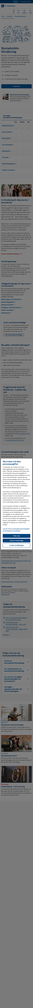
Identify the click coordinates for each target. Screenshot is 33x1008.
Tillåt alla (16, 536)
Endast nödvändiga (16, 540)
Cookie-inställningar (16, 545)
